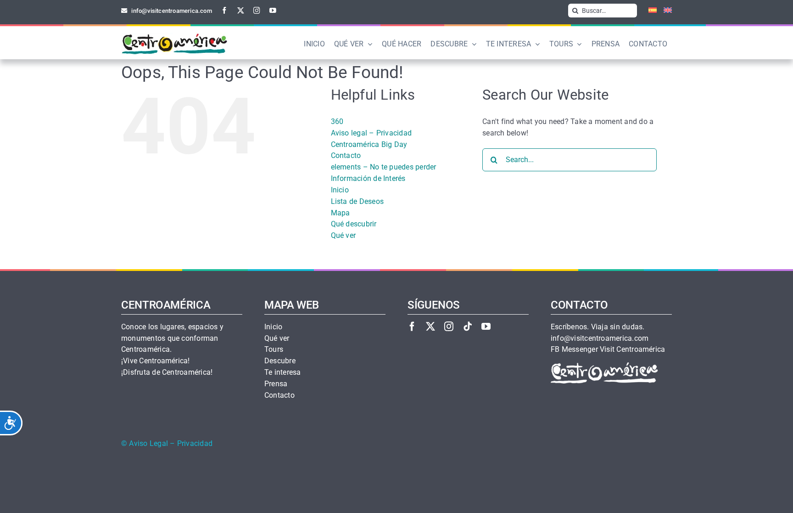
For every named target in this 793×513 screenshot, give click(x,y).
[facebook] (224, 10)
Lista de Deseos (357, 201)
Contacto (346, 155)
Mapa (340, 213)
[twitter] (240, 10)
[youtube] (272, 10)
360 (337, 121)
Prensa (275, 384)
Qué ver (343, 235)
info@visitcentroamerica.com (599, 338)
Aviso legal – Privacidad (371, 133)
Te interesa (282, 372)
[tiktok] (467, 326)
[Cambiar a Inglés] (664, 10)
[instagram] (256, 10)
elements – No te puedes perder (383, 167)
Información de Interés (368, 178)
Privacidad (194, 444)
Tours (273, 349)
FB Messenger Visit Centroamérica (608, 349)
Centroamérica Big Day (369, 144)
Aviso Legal (148, 444)
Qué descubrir (354, 224)
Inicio (340, 190)
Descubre (280, 361)
